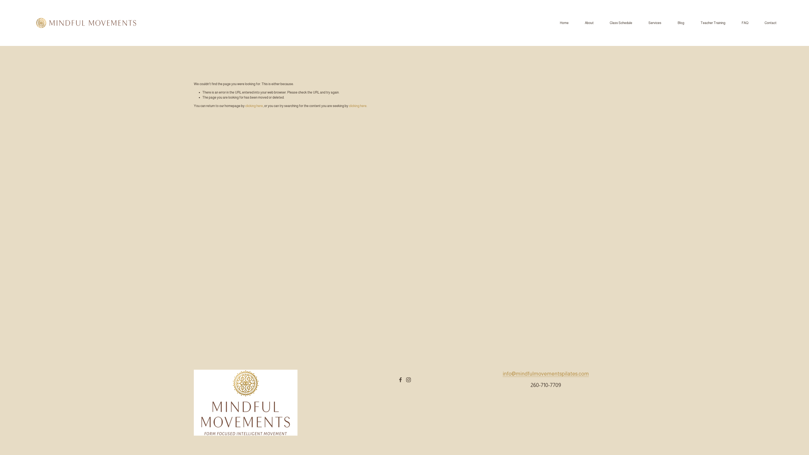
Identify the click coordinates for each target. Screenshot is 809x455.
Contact (771, 23)
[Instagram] (408, 379)
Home (564, 23)
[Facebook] (400, 379)
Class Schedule (621, 23)
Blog (681, 23)
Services (654, 23)
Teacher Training (713, 23)
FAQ (745, 23)
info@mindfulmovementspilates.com (546, 374)
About (589, 23)
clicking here (254, 106)
